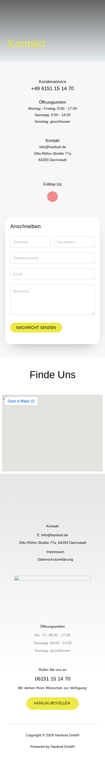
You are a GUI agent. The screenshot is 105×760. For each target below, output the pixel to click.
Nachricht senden (36, 327)
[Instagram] (52, 196)
